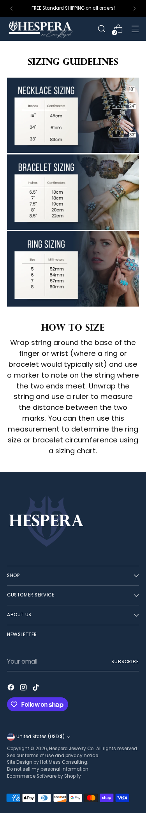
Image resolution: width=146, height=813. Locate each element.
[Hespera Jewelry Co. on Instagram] (24, 688)
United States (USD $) (40, 736)
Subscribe (125, 662)
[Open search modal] (101, 29)
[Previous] (11, 8)
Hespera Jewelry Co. (71, 748)
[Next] (134, 8)
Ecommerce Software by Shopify (44, 776)
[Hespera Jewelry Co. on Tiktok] (36, 688)
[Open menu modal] (135, 29)
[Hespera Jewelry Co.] (50, 29)
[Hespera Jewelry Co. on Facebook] (11, 688)
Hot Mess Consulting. (64, 762)
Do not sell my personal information (47, 769)
